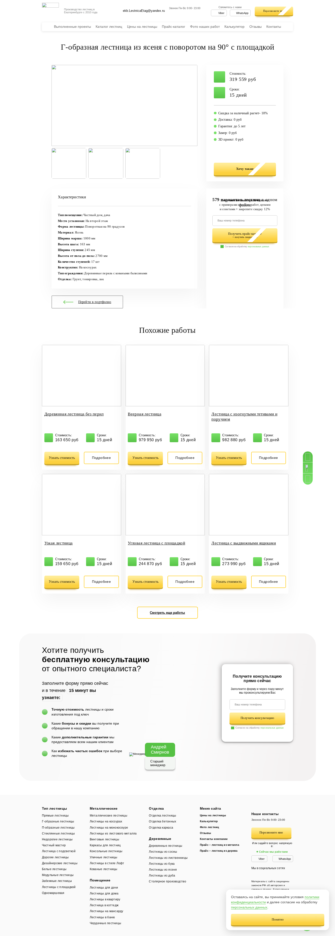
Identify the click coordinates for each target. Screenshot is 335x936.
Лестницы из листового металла (113, 833)
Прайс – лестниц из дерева (219, 850)
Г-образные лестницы (58, 821)
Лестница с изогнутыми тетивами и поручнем (244, 417)
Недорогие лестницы (57, 839)
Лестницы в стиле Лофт (107, 863)
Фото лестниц (209, 827)
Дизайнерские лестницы (59, 863)
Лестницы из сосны (163, 851)
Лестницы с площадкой (59, 887)
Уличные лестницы (103, 857)
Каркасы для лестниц (105, 845)
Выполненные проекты (72, 27)
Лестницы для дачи (104, 887)
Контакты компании (214, 838)
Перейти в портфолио (94, 302)
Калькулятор (234, 27)
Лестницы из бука (162, 863)
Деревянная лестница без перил (74, 414)
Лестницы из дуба (162, 875)
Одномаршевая (53, 893)
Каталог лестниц (109, 27)
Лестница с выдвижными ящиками (243, 543)
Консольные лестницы (106, 851)
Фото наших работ (205, 27)
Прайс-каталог (173, 27)
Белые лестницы (54, 869)
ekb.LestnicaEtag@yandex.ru (144, 11)
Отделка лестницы (162, 815)
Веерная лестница (144, 414)
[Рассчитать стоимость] (308, 456)
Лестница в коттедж (104, 905)
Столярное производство (167, 881)
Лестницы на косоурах (106, 821)
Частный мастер (54, 845)
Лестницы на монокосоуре (109, 827)
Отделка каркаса (161, 827)
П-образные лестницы (58, 827)
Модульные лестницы (58, 875)
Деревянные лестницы (165, 846)
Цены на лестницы (142, 27)
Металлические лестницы (110, 815)
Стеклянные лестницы (58, 833)
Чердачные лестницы (105, 923)
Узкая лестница (58, 543)
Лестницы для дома (104, 893)
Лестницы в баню (102, 917)
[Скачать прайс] (308, 479)
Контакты (273, 27)
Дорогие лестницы (55, 857)
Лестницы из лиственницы (168, 858)
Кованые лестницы (103, 869)
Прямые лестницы (58, 815)
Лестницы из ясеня (163, 869)
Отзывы (255, 27)
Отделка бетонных (162, 821)
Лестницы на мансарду (106, 911)
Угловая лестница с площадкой (156, 543)
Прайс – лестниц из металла (219, 844)
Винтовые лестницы (104, 839)
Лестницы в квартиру (105, 899)
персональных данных (258, 246)
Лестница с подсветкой (59, 851)
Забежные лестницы (57, 881)
